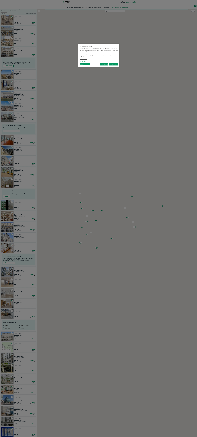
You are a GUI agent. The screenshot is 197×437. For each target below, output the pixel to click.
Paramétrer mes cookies (84, 64)
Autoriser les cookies (113, 64)
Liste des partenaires (83, 61)
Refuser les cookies (104, 64)
